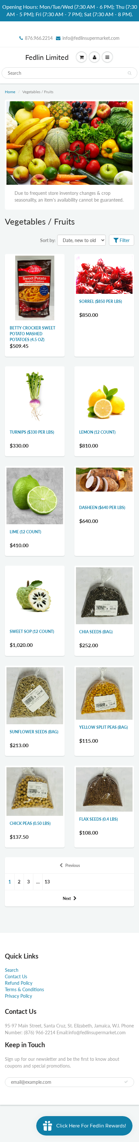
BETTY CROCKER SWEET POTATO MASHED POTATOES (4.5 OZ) (32, 334)
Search (11, 970)
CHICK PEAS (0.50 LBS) (30, 823)
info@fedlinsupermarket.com (91, 38)
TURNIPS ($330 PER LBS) (32, 432)
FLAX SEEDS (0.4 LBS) (98, 819)
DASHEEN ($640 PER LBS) (102, 507)
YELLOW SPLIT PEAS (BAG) (103, 727)
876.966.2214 (39, 38)
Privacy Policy (18, 996)
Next (67, 898)
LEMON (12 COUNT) (97, 432)
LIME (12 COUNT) (25, 531)
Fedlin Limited (47, 57)
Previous (72, 865)
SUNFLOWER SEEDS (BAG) (34, 731)
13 (47, 881)
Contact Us (16, 976)
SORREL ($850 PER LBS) (100, 301)
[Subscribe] (126, 1082)
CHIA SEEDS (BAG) (95, 631)
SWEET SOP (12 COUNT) (32, 631)
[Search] (129, 73)
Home (10, 91)
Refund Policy (18, 983)
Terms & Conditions (24, 989)
